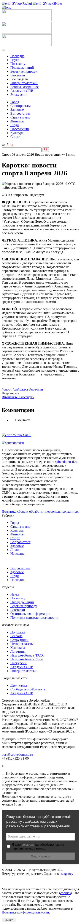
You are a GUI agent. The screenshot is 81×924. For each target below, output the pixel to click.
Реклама (16, 636)
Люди (14, 125)
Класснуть (26, 397)
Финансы (17, 121)
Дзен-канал (18, 685)
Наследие (17, 56)
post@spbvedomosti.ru (17, 754)
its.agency (66, 873)
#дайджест (20, 389)
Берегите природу (23, 71)
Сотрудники (19, 640)
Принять (8, 920)
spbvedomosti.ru (66, 462)
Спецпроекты (20, 106)
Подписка (17, 632)
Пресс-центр (19, 129)
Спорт (15, 136)
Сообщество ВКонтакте (27, 689)
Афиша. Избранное (24, 87)
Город (14, 102)
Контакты (17, 647)
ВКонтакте (10, 397)
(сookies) (65, 893)
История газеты (21, 644)
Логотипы (17, 651)
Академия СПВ (21, 91)
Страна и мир (20, 117)
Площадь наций (22, 67)
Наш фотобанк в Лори (26, 659)
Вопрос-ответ (20, 113)
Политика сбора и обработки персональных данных (40, 511)
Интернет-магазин (24, 83)
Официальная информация (30, 613)
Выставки (17, 75)
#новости (36, 389)
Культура (17, 133)
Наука (14, 60)
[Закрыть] (3, 774)
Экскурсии (18, 94)
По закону (17, 63)
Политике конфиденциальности (25, 912)
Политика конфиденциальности (34, 617)
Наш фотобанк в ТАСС (27, 655)
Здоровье (17, 109)
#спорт (7, 389)
